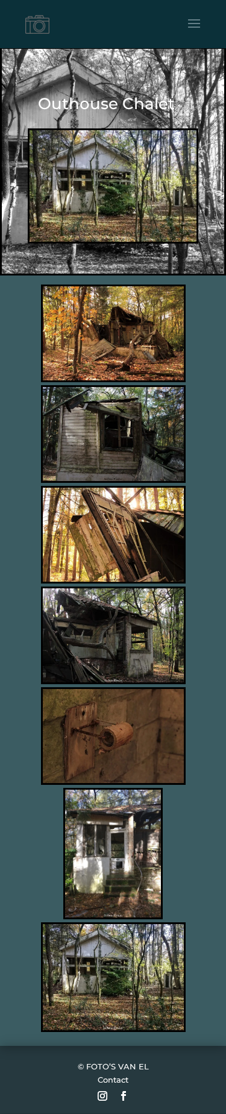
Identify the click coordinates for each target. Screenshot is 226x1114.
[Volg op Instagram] (102, 1096)
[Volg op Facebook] (123, 1096)
